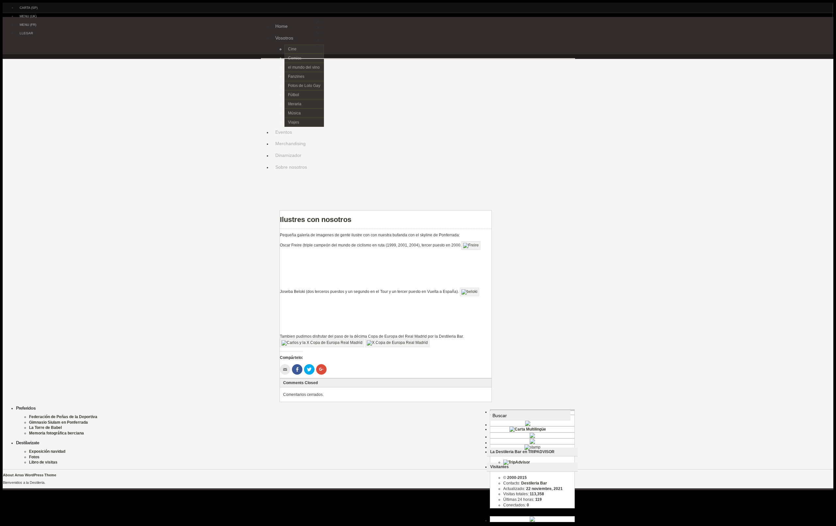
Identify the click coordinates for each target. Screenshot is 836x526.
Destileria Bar (156, 49)
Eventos (283, 132)
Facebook (276, 187)
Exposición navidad (47, 451)
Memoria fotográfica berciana (56, 433)
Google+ (276, 200)
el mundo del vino (304, 67)
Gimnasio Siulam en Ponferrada (58, 422)
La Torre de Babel (45, 427)
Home (281, 26)
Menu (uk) (28, 16)
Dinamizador (288, 155)
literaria (294, 104)
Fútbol (293, 95)
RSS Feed (276, 181)
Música (294, 113)
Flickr (276, 194)
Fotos (34, 457)
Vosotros (284, 38)
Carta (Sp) (29, 7)
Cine (292, 49)
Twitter (276, 207)
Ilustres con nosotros (315, 219)
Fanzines (296, 76)
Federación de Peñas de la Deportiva (63, 417)
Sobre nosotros (291, 167)
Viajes (293, 122)
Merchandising (290, 143)
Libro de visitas (43, 462)
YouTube (276, 213)
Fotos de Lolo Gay (304, 85)
